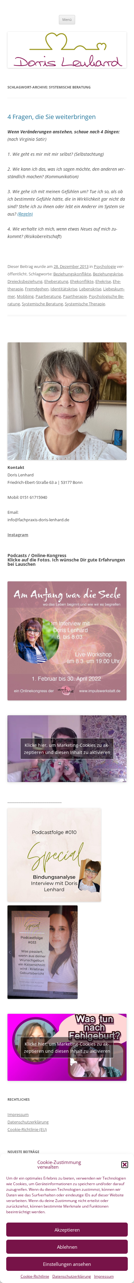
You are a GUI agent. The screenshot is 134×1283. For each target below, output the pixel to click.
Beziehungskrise (108, 274)
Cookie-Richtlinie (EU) (27, 1129)
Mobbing (25, 296)
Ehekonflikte (81, 281)
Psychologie (105, 266)
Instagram (17, 534)
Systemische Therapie (85, 304)
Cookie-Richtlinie (35, 1276)
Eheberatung (56, 281)
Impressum (104, 1276)
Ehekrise (103, 281)
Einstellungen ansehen (67, 1264)
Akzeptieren (67, 1230)
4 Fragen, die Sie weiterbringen (51, 116)
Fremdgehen (37, 289)
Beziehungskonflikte (72, 274)
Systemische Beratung (42, 304)
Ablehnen (67, 1247)
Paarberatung (48, 296)
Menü (67, 19)
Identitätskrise (63, 289)
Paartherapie (75, 296)
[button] (125, 1164)
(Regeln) (25, 214)
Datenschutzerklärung (71, 1276)
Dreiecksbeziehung (24, 281)
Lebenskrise (90, 289)
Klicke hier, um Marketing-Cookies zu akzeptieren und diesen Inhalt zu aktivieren (67, 748)
